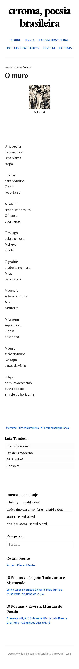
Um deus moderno (20, 452)
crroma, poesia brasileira (39, 16)
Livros (30, 39)
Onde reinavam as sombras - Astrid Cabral (35, 509)
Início (7, 67)
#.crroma (11, 427)
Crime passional (18, 446)
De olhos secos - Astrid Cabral (27, 523)
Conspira (13, 466)
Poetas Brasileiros (23, 48)
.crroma (16, 67)
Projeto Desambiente (21, 565)
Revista (49, 48)
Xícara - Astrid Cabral (21, 516)
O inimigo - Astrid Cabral (23, 502)
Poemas (65, 48)
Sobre (16, 39)
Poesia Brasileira (53, 39)
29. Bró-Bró (15, 459)
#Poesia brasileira (29, 427)
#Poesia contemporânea (55, 427)
